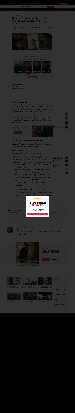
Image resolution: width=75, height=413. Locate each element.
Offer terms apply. (37, 210)
